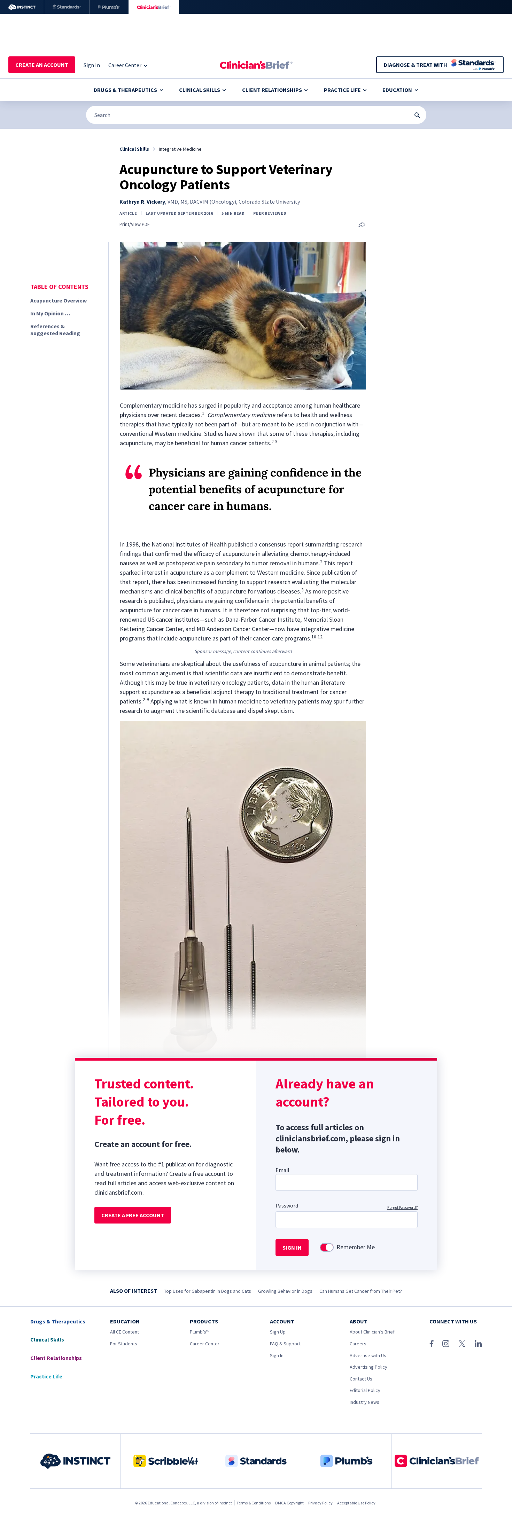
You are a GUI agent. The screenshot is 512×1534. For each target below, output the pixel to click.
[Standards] (66, 7)
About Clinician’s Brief (372, 1332)
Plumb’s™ (199, 1332)
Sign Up (278, 1332)
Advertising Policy (368, 1367)
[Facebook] (431, 1343)
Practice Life (342, 89)
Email (282, 1169)
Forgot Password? (402, 1207)
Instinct (225, 1502)
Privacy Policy (320, 1502)
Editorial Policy (365, 1390)
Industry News (364, 1402)
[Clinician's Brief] (154, 7)
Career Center (204, 1343)
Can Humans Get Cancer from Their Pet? (360, 1291)
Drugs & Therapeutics (125, 89)
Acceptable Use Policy (356, 1502)
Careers (358, 1343)
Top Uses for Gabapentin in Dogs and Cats (207, 1291)
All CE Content (124, 1332)
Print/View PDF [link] (134, 224)
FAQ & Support (285, 1343)
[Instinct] (22, 7)
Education (397, 89)
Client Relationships (272, 89)
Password (287, 1205)
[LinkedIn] (478, 1343)
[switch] (327, 1247)
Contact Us (361, 1379)
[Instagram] (445, 1343)
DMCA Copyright (289, 1502)
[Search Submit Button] (417, 115)
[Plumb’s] (109, 7)
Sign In (277, 1355)
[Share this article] (362, 225)
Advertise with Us (368, 1355)
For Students (123, 1343)
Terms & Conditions (253, 1502)
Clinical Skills (199, 89)
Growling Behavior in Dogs (285, 1291)
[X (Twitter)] (462, 1343)
